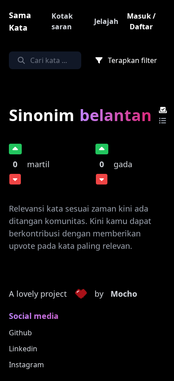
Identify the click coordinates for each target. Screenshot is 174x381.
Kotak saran (62, 21)
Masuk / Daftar (141, 21)
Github (20, 333)
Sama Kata (20, 21)
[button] (81, 294)
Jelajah (106, 21)
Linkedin (23, 349)
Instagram (26, 364)
